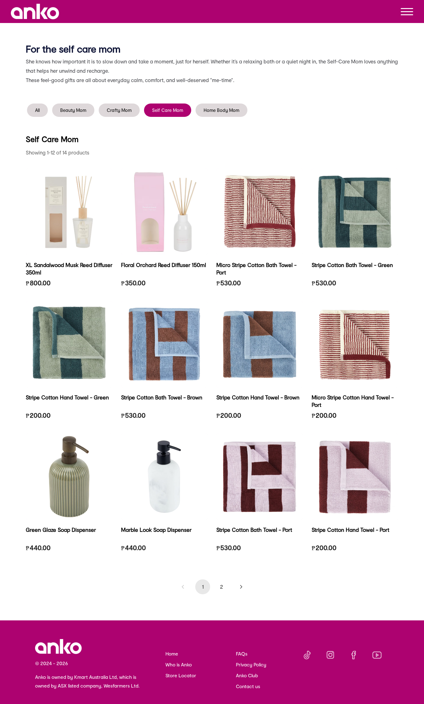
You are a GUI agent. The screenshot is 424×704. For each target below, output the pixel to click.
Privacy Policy (251, 664)
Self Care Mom (167, 110)
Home (171, 653)
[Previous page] (182, 586)
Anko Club (247, 675)
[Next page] (241, 586)
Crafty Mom (119, 110)
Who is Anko (178, 664)
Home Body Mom (221, 110)
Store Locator (180, 675)
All (37, 110)
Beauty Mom (73, 110)
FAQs (241, 653)
